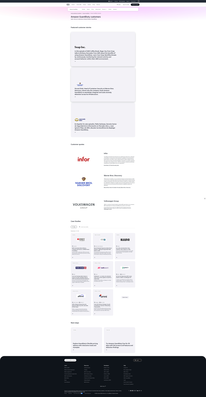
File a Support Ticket (127, 369)
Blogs (65, 380)
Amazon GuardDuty (86, 13)
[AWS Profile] (138, 1)
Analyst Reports (87, 380)
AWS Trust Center (87, 371)
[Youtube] (137, 390)
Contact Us (126, 367)
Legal (125, 380)
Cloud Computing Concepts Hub (70, 373)
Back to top (102, 386)
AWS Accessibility (127, 378)
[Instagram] (134, 390)
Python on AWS (107, 373)
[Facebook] (130, 390)
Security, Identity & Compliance (76, 13)
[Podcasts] (139, 390)
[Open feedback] (205, 198)
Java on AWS (106, 375)
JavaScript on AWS (107, 380)
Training (85, 369)
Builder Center (106, 367)
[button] (79, 5)
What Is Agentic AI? (68, 371)
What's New (66, 378)
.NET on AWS (106, 371)
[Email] (141, 390)
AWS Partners (86, 382)
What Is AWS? (67, 367)
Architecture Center (87, 375)
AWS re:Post (126, 371)
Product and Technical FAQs (89, 378)
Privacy (65, 393)
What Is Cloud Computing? (69, 369)
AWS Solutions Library (88, 373)
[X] (129, 390)
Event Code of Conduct (128, 382)
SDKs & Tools (106, 369)
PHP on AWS (106, 378)
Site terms (70, 393)
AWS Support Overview (128, 375)
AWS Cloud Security (68, 375)
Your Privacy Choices (77, 393)
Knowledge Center (127, 373)
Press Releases (67, 382)
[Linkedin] (132, 390)
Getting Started (87, 367)
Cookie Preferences (87, 393)
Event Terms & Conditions (128, 384)
